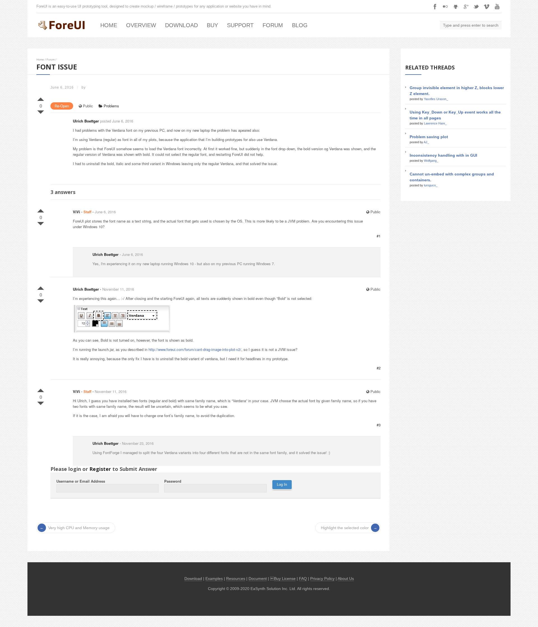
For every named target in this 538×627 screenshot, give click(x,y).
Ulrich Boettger (86, 121)
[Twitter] (476, 6)
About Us (346, 579)
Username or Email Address (80, 481)
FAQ (303, 579)
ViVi (76, 211)
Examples (214, 579)
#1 (379, 236)
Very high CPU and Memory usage (79, 528)
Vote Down (40, 111)
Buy (212, 25)
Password (172, 481)
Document (258, 579)
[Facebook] (434, 6)
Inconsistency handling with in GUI (443, 155)
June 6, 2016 (105, 211)
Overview (141, 25)
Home (108, 25)
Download (181, 25)
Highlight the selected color (345, 528)
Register (100, 469)
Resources (235, 579)
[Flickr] (445, 6)
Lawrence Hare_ (435, 123)
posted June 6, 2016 (116, 121)
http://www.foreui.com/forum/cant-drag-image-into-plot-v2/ (195, 349)
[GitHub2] (455, 6)
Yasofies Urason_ (436, 99)
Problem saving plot (429, 137)
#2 (379, 368)
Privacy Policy (322, 579)
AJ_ (426, 142)
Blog (300, 25)
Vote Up (40, 98)
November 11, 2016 (118, 289)
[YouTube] (497, 6)
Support (240, 25)
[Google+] (466, 6)
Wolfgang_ (431, 160)
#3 (379, 424)
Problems (111, 105)
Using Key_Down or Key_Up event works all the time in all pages (455, 115)
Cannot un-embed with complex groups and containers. (452, 177)
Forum (273, 25)
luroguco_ (430, 185)
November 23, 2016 (138, 443)
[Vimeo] (486, 6)
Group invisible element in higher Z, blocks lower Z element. (457, 90)
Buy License (285, 579)
